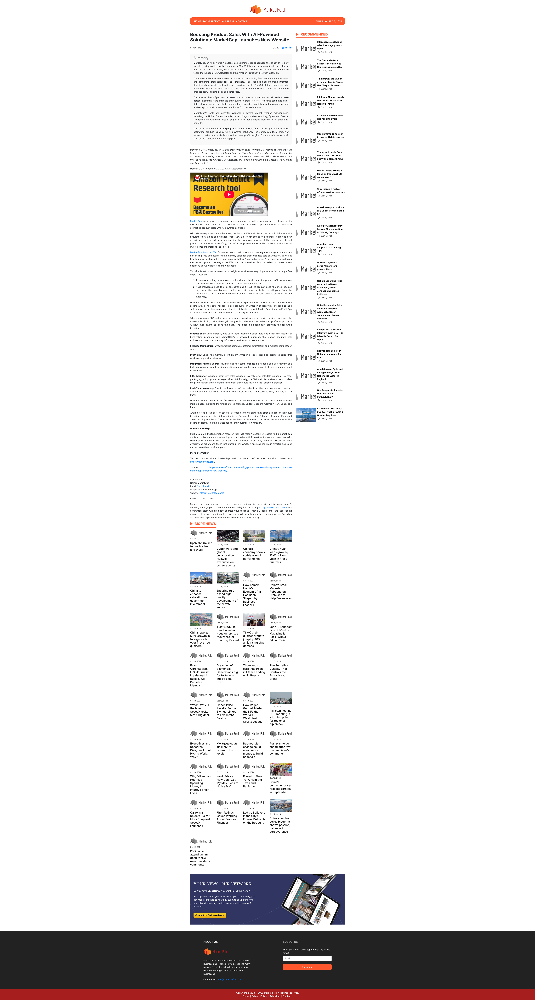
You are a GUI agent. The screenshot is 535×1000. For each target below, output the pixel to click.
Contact (287, 996)
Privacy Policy (259, 996)
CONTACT (241, 21)
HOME (197, 21)
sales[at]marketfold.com (229, 979)
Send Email (203, 486)
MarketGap (196, 221)
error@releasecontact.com (273, 507)
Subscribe (307, 967)
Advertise (275, 996)
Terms (246, 996)
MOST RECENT (211, 21)
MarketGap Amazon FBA (203, 252)
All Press (228, 21)
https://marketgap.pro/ (202, 461)
